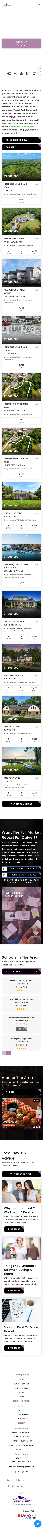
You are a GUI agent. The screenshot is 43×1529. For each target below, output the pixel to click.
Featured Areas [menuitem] (21, 1414)
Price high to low (16, 140)
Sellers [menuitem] (21, 1410)
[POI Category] (9, 73)
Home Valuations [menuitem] (21, 1437)
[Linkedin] (22, 1485)
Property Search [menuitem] (21, 1428)
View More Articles (21, 1174)
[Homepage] (7, 4)
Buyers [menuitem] (21, 1406)
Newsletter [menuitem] (21, 1449)
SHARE (37, 1100)
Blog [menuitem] (21, 1392)
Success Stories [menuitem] (21, 1384)
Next (39, 1114)
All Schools (13, 971)
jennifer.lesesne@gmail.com (21, 1467)
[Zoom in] (40, 68)
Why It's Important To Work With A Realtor (20, 1210)
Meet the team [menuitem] (21, 1388)
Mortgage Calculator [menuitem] (21, 1441)
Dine (11, 1092)
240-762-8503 (21, 1472)
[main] (21, 687)
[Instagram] (13, 1485)
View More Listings (22, 804)
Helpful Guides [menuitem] (21, 1419)
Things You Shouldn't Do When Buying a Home (20, 1270)
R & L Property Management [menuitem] (21, 1445)
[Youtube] (17, 1485)
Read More (14, 1229)
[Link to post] (21, 1191)
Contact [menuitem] (21, 1396)
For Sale (11, 147)
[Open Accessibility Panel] (38, 1524)
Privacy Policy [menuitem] (30, 1511)
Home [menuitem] (21, 1380)
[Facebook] (8, 1485)
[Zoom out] (40, 71)
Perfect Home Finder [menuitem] (21, 1432)
